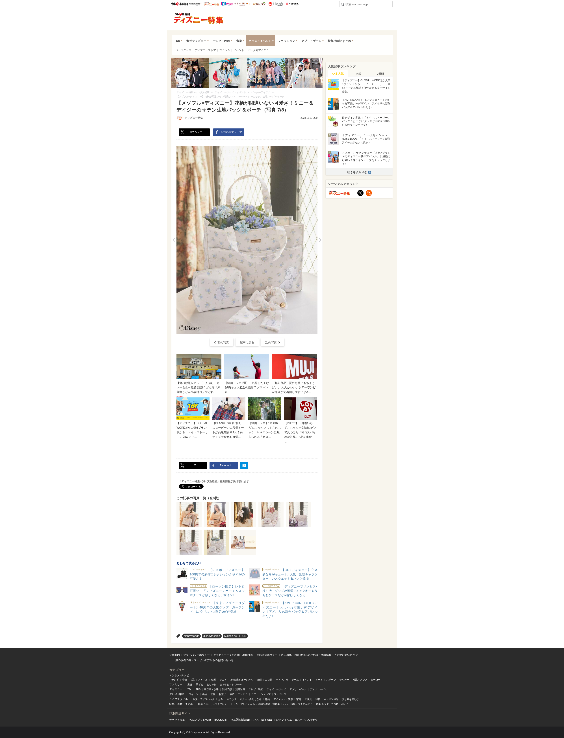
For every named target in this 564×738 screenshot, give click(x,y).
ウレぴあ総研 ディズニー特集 (211, 4)
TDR (177, 41)
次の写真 (271, 342)
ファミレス (280, 694)
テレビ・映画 (221, 41)
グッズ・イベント (260, 41)
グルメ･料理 (176, 694)
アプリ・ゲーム (311, 41)
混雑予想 (227, 689)
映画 (213, 679)
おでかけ (231, 699)
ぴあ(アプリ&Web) (200, 719)
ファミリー (175, 684)
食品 (204, 694)
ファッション (286, 41)
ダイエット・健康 (283, 699)
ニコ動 (268, 679)
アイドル (203, 679)
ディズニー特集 (194, 117)
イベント (239, 50)
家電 (298, 699)
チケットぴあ (177, 719)
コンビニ (243, 694)
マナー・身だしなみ (251, 699)
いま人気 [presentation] (338, 73)
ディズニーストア (205, 50)
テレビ (175, 679)
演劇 (259, 679)
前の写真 (223, 342)
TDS (198, 689)
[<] (173, 240)
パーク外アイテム (258, 50)
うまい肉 (275, 4)
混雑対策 (240, 689)
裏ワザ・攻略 (211, 689)
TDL (189, 689)
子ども (199, 684)
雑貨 (317, 699)
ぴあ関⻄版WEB (240, 719)
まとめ (189, 704)
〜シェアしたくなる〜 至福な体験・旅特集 (256, 704)
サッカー (344, 679)
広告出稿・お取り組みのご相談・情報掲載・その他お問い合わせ (319, 654)
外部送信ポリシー (267, 654)
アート (319, 679)
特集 (171, 704)
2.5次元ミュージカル (241, 679)
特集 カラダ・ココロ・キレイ (332, 704)
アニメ (223, 679)
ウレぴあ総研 (179, 4)
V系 (193, 679)
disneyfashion (211, 636)
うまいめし (242, 4)
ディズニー (175, 689)
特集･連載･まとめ (339, 41)
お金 (220, 699)
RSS (369, 193)
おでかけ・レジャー (231, 684)
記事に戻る (247, 342)
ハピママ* (195, 4)
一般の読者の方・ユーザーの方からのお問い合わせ (203, 660)
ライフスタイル (178, 699)
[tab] (338, 73)
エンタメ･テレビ (179, 675)
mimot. (227, 4)
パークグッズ (183, 50)
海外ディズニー (196, 41)
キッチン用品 (331, 699)
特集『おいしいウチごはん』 (214, 704)
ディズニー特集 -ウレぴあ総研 (198, 18)
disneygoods (191, 636)
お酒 (232, 694)
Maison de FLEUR (235, 636)
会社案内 (174, 654)
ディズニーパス (318, 689)
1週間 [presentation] (380, 73)
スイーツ (194, 694)
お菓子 (222, 694)
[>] (320, 240)
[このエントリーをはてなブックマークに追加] (244, 465)
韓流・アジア (360, 679)
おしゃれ (211, 684)
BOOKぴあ (220, 719)
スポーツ (331, 679)
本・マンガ (282, 679)
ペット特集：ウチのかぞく (297, 704)
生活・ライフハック (204, 699)
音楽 (239, 41)
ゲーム (295, 679)
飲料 (212, 694)
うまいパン (259, 4)
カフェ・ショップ (261, 694)
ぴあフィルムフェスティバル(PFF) (296, 719)
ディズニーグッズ (276, 689)
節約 (267, 699)
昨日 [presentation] (359, 73)
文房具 (308, 699)
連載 (179, 704)
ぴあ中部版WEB (263, 719)
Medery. (292, 4)
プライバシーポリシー (196, 654)
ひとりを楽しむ (350, 699)
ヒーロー (375, 679)
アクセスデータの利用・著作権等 (233, 654)
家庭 (189, 684)
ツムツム (224, 50)
